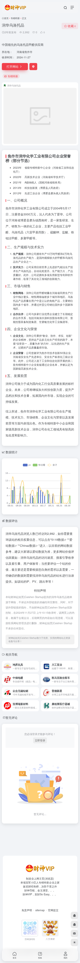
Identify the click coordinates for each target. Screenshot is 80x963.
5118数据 (57, 539)
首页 (6, 18)
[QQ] (74, 915)
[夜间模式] (74, 942)
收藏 (72, 26)
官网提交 (53, 910)
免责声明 (27, 910)
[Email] (74, 933)
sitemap (40, 910)
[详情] (37, 666)
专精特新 (15, 18)
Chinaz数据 (27, 545)
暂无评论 (11, 717)
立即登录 (40, 740)
